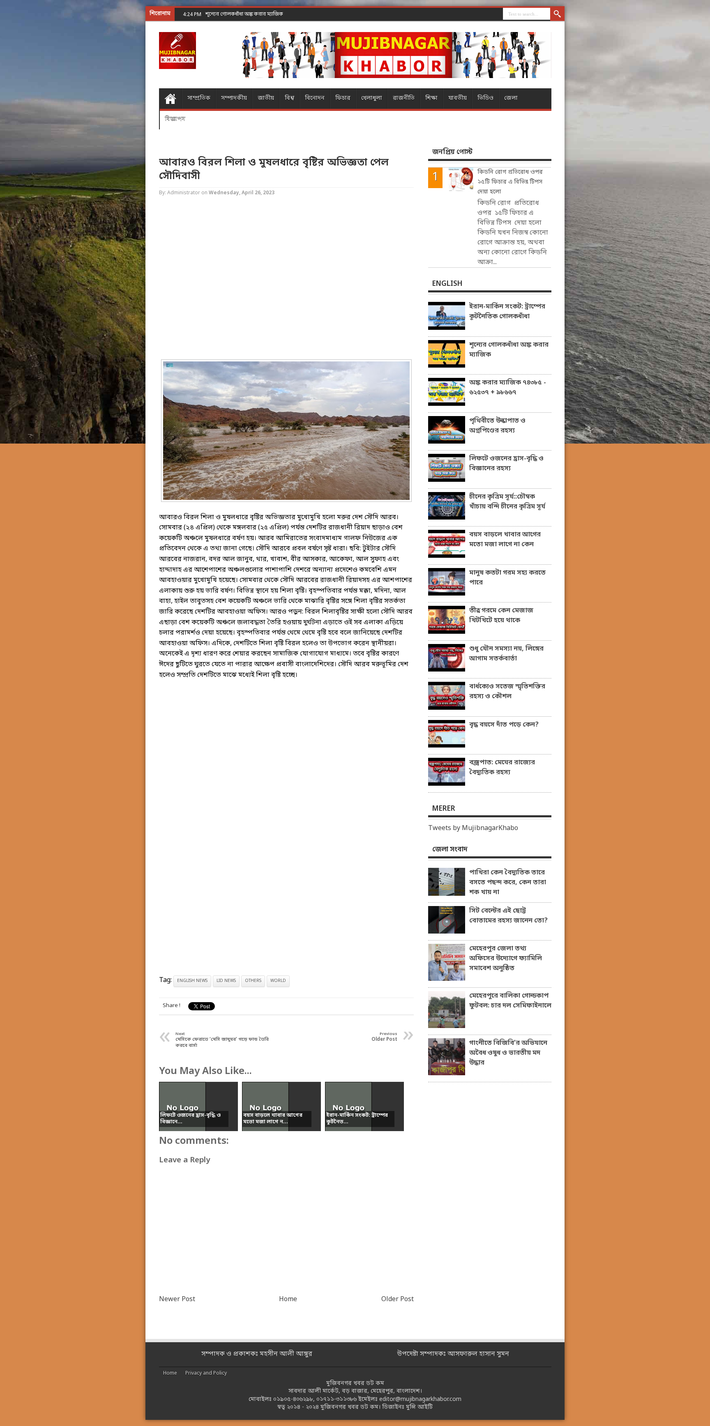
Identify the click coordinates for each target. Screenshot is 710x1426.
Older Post (397, 1299)
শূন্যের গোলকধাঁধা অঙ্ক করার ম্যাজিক (509, 349)
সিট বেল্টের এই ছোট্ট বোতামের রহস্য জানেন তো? (508, 915)
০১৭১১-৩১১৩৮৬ (336, 1399)
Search (557, 14)
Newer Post (177, 1299)
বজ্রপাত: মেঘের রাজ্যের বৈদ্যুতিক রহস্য (502, 767)
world (278, 981)
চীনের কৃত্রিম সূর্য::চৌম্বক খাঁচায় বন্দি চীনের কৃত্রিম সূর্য (507, 501)
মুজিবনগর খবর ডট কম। (350, 1407)
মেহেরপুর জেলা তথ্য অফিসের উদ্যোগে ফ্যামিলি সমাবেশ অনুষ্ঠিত (505, 958)
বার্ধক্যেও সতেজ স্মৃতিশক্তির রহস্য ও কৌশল (507, 691)
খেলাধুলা (371, 98)
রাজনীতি (404, 98)
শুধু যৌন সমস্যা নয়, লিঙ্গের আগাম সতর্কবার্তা (506, 653)
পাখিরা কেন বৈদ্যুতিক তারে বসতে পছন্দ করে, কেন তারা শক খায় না (507, 882)
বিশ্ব (289, 98)
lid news (226, 981)
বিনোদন (315, 98)
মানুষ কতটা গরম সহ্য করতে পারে (507, 577)
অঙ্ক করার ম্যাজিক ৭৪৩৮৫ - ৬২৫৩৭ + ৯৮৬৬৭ (507, 387)
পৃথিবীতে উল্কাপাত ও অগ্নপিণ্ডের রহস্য (497, 425)
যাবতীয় (457, 98)
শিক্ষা (431, 98)
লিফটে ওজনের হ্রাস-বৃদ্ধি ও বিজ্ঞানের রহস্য (506, 463)
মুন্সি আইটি (419, 1407)
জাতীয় (266, 98)
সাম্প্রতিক (198, 98)
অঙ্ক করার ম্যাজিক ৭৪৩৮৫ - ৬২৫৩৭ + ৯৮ (249, 14)
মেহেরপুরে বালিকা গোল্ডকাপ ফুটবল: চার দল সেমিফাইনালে (510, 1000)
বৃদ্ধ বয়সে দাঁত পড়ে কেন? (504, 724)
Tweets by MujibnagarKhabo (473, 828)
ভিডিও (485, 98)
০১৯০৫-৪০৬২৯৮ (293, 1399)
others (253, 981)
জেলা (511, 98)
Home (170, 98)
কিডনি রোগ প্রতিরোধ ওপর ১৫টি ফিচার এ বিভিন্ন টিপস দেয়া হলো (510, 182)
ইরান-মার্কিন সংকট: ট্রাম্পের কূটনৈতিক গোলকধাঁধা (507, 311)
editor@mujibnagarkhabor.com (420, 1399)
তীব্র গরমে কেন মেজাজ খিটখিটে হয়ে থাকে (501, 615)
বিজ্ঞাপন (175, 119)
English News (192, 981)
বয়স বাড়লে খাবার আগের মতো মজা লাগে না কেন (505, 539)
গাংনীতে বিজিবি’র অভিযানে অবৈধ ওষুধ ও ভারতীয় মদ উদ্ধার (508, 1053)
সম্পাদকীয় (234, 98)
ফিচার (342, 98)
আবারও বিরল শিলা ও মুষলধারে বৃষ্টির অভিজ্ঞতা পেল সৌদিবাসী (274, 169)
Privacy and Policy (206, 1373)
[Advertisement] (33, 131)
